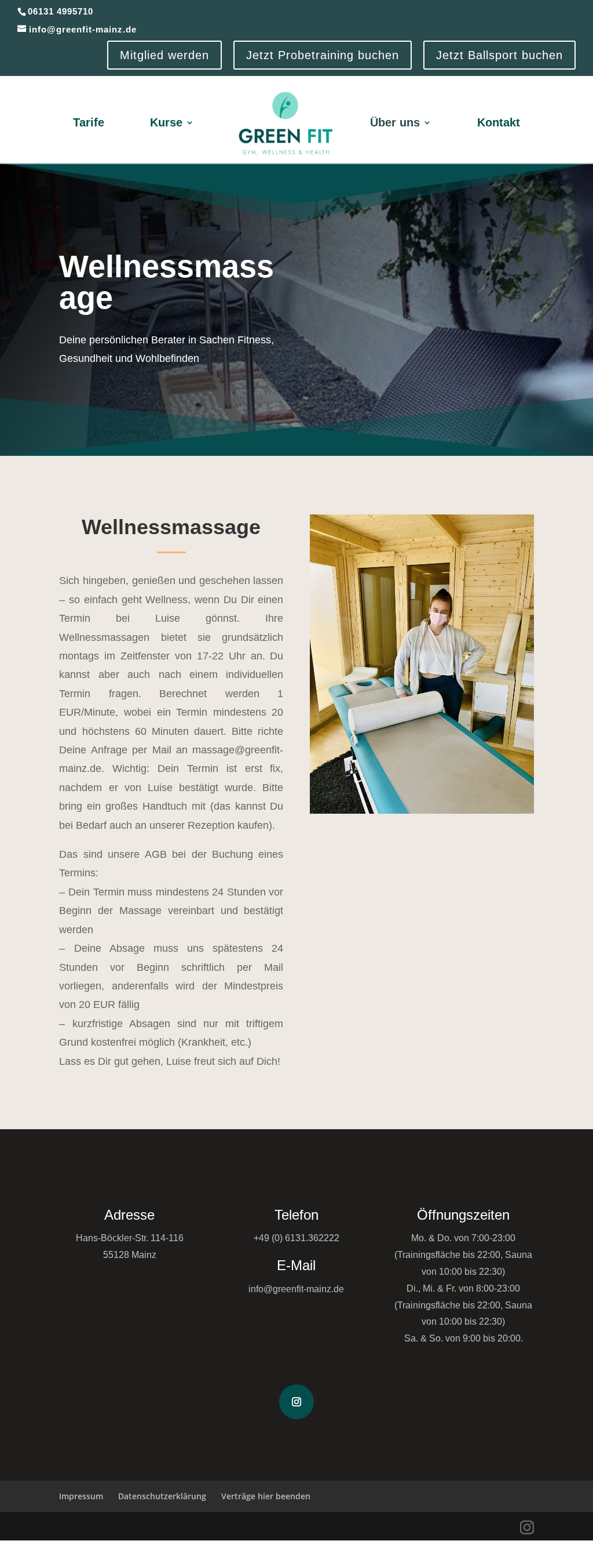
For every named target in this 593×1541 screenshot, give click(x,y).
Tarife (88, 122)
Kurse (166, 122)
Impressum (81, 1496)
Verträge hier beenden (265, 1496)
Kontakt (498, 122)
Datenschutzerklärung (162, 1496)
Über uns (395, 122)
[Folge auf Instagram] (296, 1401)
